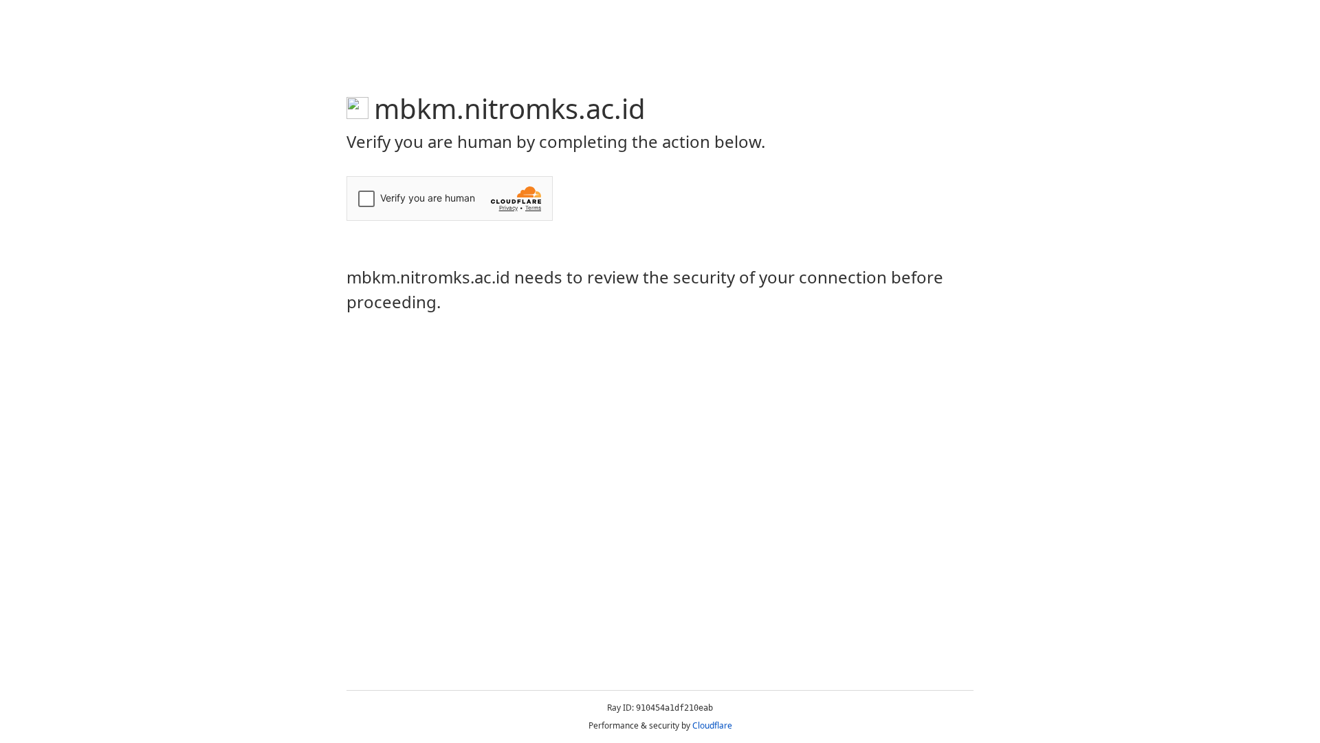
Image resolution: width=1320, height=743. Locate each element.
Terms (533, 207)
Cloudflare (712, 725)
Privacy (508, 207)
